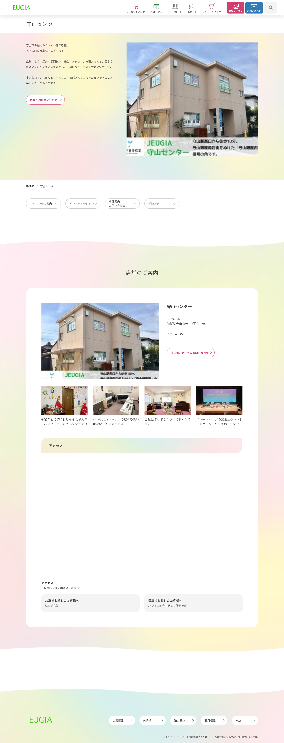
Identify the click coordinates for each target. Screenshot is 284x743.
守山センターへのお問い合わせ (190, 353)
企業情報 (118, 720)
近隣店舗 (153, 203)
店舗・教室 (156, 12)
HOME (30, 186)
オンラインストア (212, 12)
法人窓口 (179, 720)
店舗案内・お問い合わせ (117, 203)
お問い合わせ (254, 11)
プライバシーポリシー (174, 736)
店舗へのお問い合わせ (43, 100)
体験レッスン (236, 11)
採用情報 (210, 720)
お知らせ (192, 12)
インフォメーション (82, 203)
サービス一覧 (175, 12)
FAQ (238, 720)
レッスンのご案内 (41, 203)
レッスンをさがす (135, 12)
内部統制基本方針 (198, 736)
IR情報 (147, 720)
